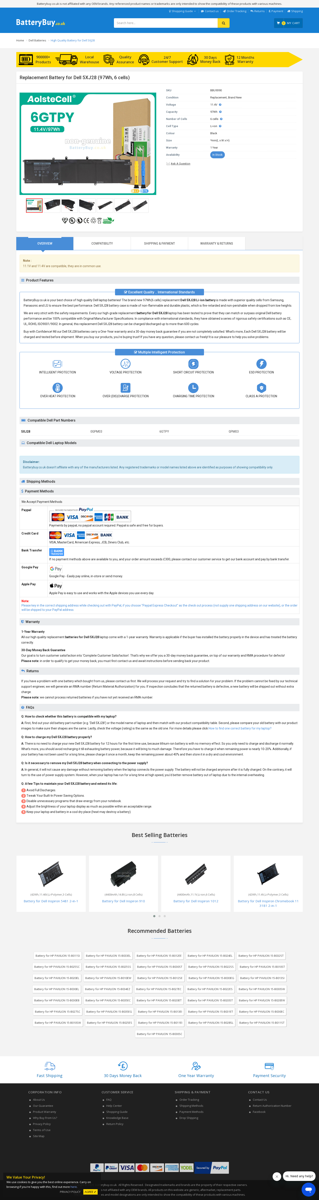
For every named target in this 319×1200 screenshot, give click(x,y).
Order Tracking (236, 11)
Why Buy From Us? (45, 1118)
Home (20, 40)
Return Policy (114, 1124)
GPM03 (234, 431)
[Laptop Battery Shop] (40, 26)
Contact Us (260, 1100)
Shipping (297, 11)
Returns (259, 11)
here (74, 1187)
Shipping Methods (191, 1106)
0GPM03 (96, 431)
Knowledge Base (117, 1118)
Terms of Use (42, 1130)
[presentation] (45, 243)
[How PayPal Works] (211, 1174)
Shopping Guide (182, 11)
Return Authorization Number (272, 1106)
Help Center (114, 1106)
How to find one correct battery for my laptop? (240, 728)
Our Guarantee (43, 1106)
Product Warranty (44, 1112)
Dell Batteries (37, 40)
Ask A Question (180, 163)
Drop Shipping (188, 1118)
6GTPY (164, 431)
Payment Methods (191, 1112)
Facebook (259, 1112)
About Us (39, 1100)
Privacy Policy (42, 1124)
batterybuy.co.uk (106, 1185)
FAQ (109, 1100)
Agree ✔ (90, 1192)
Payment (277, 11)
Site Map (38, 1136)
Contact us (212, 11)
